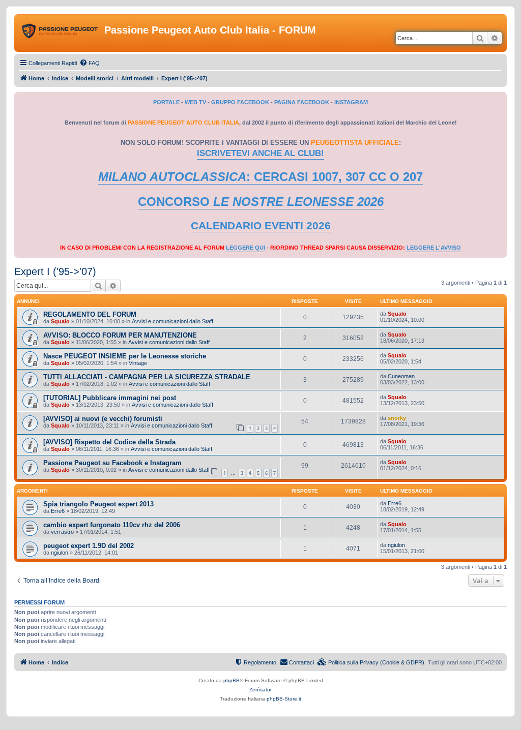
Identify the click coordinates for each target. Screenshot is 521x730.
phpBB (231, 680)
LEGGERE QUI (245, 248)
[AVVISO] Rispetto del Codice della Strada (109, 442)
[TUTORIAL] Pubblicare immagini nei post (109, 398)
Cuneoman (401, 376)
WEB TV (195, 102)
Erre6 (58, 511)
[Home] (60, 33)
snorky (397, 418)
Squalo (60, 321)
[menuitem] (89, 63)
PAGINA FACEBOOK (301, 102)
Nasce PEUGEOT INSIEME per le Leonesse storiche (124, 356)
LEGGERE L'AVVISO (434, 248)
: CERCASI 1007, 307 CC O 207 (260, 177)
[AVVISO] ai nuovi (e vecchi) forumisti (102, 418)
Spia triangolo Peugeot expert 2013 (98, 504)
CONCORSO (261, 201)
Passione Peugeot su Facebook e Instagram (112, 463)
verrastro (62, 532)
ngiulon (59, 553)
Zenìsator (260, 689)
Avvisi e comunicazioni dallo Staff (172, 321)
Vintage (138, 363)
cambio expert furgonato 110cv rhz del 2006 (111, 525)
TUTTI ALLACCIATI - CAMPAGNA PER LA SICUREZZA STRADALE (146, 377)
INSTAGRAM (351, 102)
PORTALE (166, 102)
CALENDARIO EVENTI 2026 (261, 226)
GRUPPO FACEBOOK (240, 102)
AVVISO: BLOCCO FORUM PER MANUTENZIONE (120, 335)
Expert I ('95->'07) (55, 271)
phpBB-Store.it (284, 699)
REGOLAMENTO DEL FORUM (89, 314)
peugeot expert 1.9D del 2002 (88, 546)
